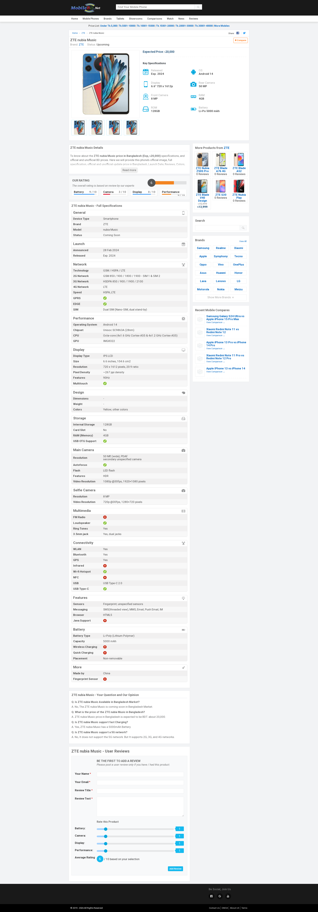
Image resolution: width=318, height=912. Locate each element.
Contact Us (214, 908)
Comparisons (154, 18)
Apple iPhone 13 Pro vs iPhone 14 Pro (226, 344)
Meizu (239, 289)
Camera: (80, 835)
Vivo (221, 264)
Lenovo (221, 281)
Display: (80, 842)
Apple (203, 256)
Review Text (84, 798)
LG (238, 281)
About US (234, 908)
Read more (129, 170)
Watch (170, 18)
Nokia (220, 289)
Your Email (82, 781)
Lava (203, 281)
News (181, 18)
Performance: (84, 850)
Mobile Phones (91, 18)
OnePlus (238, 264)
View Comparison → (215, 322)
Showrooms (135, 18)
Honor (239, 272)
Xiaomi (238, 248)
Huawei (221, 272)
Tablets (120, 18)
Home (74, 18)
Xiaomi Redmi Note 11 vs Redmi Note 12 (222, 331)
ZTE (226, 148)
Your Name (83, 773)
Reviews (193, 18)
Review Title (84, 790)
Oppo (203, 264)
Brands (108, 18)
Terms (244, 908)
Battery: (80, 828)
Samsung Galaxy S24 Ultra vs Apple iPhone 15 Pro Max (225, 317)
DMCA (225, 908)
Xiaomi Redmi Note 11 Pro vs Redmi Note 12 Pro (225, 357)
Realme (221, 248)
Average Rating (85, 857)
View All (243, 241)
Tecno (238, 256)
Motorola (203, 289)
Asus (203, 272)
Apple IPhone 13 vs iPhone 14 (225, 368)
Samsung (203, 248)
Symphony (221, 256)
